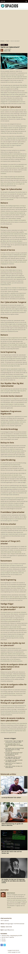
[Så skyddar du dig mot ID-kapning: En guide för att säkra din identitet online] (14, 868)
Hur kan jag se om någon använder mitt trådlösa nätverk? (14, 760)
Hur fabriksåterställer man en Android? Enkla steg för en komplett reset (14, 745)
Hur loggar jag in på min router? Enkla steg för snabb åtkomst (13, 757)
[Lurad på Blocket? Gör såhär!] (14, 786)
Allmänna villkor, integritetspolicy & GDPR (12, 935)
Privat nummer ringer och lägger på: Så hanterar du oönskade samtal (14, 741)
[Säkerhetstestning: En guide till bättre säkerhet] (14, 812)
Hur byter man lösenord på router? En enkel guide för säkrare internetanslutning (14, 754)
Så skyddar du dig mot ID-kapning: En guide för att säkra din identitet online (13, 881)
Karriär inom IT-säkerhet (8, 937)
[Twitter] (4, 945)
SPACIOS (17, 950)
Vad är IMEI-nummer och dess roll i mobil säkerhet (13, 766)
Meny (2, 1)
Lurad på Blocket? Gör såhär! (11, 797)
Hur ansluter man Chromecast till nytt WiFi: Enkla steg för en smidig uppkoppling (14, 750)
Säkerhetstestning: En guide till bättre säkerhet (12, 824)
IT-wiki (3, 45)
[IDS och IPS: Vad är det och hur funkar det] (14, 840)
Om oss (3, 939)
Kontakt (4, 941)
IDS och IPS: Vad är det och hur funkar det (12, 852)
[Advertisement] (14, 24)
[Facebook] (2, 945)
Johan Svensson (8, 49)
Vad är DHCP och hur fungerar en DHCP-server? (13, 763)
